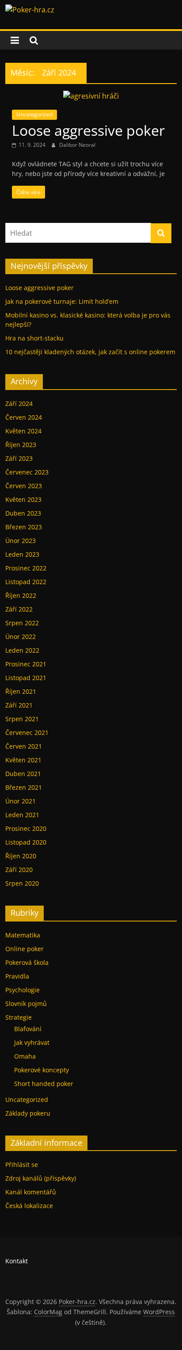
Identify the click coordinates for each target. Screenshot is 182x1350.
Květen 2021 (23, 760)
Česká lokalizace (29, 1205)
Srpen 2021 (22, 719)
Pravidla (17, 976)
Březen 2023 (23, 527)
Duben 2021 (23, 773)
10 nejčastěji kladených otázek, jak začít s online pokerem (90, 352)
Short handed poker (43, 1083)
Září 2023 (19, 458)
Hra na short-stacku (34, 338)
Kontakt (16, 1261)
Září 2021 (19, 705)
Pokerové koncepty (41, 1070)
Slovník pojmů (26, 1003)
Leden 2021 (22, 815)
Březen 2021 (23, 787)
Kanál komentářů (30, 1192)
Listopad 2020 (25, 842)
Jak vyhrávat (31, 1042)
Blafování (28, 1029)
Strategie (18, 1017)
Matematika (22, 935)
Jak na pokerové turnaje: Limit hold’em (61, 301)
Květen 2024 (23, 431)
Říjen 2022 (20, 595)
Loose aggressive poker (88, 130)
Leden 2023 (22, 554)
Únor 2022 (20, 636)
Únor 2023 (20, 540)
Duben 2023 (23, 513)
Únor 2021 (20, 801)
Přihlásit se (21, 1164)
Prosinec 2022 (25, 568)
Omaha (25, 1056)
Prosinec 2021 (25, 664)
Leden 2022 (22, 650)
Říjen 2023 (20, 444)
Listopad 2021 (25, 677)
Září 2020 (19, 869)
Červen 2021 (23, 746)
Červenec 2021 (27, 732)
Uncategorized (34, 114)
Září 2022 (19, 609)
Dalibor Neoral (77, 145)
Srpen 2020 (22, 883)
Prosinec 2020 (25, 828)
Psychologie (22, 990)
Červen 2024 (23, 417)
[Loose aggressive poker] (91, 96)
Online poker (24, 949)
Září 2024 (19, 403)
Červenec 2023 (27, 472)
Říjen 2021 (20, 691)
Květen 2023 (23, 499)
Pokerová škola (27, 962)
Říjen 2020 (20, 856)
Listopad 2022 (25, 581)
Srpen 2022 (22, 623)
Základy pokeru (27, 1113)
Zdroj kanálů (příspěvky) (40, 1178)
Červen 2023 (23, 486)
